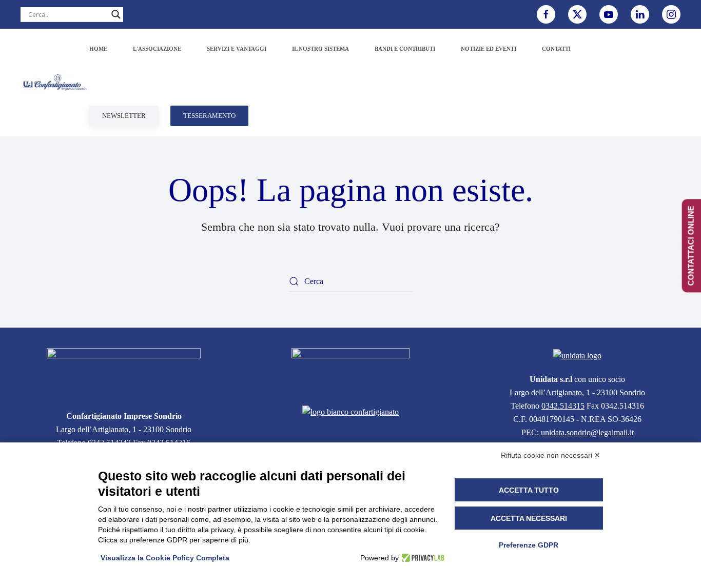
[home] (124, 373)
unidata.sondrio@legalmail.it (587, 432)
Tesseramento (209, 115)
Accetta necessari (529, 518)
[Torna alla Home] (55, 82)
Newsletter (124, 115)
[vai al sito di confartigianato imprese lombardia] (350, 370)
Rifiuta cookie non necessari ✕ (550, 455)
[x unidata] (577, 14)
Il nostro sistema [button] (320, 49)
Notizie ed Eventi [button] (488, 49)
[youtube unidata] (608, 14)
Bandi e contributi (405, 49)
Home (98, 49)
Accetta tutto (529, 490)
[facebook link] (546, 14)
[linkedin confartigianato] (640, 14)
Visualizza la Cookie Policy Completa (165, 558)
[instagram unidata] (671, 14)
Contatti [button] (556, 49)
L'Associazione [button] (157, 49)
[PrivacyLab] (421, 558)
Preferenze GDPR (528, 545)
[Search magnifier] (116, 14)
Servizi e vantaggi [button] (236, 49)
